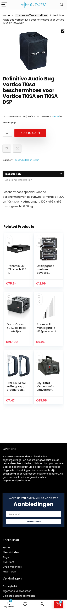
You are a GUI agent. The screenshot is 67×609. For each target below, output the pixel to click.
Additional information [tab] (18, 180)
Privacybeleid (10, 586)
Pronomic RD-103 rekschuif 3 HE (16, 269)
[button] (62, 31)
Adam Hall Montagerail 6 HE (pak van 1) (46, 327)
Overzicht (8, 562)
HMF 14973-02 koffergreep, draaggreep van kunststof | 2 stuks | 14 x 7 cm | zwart (17, 391)
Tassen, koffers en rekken (31, 15)
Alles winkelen (11, 552)
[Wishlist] (25, 604)
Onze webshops (12, 567)
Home (6, 15)
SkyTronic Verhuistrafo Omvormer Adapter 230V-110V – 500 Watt (47, 390)
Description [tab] (13, 174)
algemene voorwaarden (17, 591)
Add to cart (30, 133)
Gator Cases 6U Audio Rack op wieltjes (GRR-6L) (16, 329)
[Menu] (4, 4)
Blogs (6, 557)
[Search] (62, 4)
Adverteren (9, 571)
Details (56, 116)
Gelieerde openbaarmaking (19, 596)
